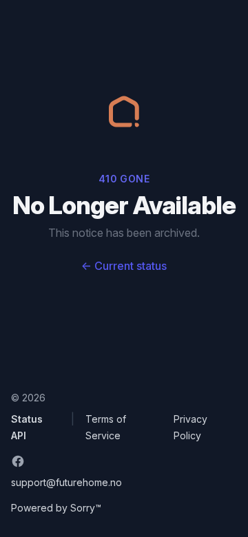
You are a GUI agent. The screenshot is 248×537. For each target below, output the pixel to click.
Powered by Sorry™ (56, 508)
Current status (124, 266)
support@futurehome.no (66, 482)
